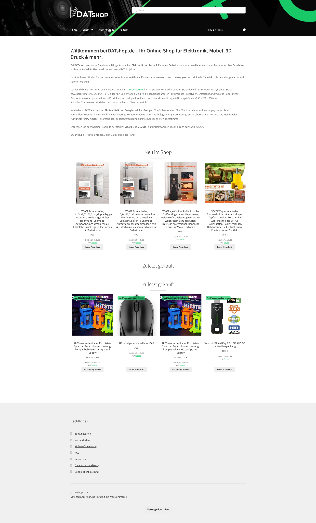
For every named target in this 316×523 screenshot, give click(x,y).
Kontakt (123, 29)
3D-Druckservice (134, 89)
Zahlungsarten (83, 433)
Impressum (81, 459)
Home (73, 29)
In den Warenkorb (92, 247)
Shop (86, 29)
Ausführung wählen (92, 369)
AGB (77, 452)
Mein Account (106, 29)
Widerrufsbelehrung (86, 446)
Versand (94, 243)
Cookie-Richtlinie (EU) (87, 471)
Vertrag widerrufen (158, 509)
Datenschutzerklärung (87, 465)
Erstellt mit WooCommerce (112, 496)
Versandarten (82, 440)
